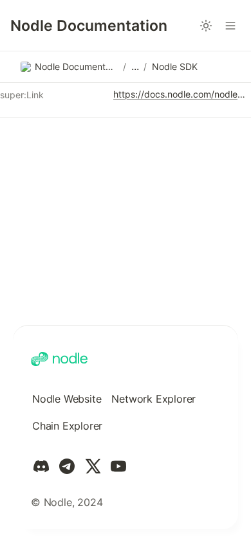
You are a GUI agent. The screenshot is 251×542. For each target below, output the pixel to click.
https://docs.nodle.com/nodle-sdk (179, 94)
